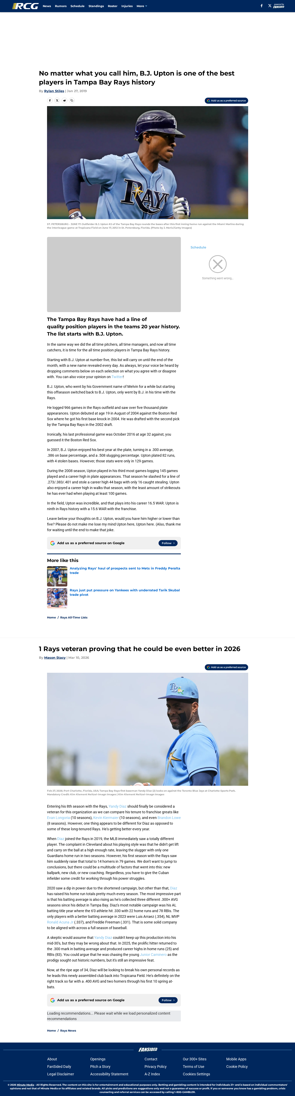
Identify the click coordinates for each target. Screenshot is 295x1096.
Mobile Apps (236, 1059)
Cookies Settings (196, 1074)
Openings (97, 1059)
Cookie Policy (237, 1066)
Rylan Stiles (54, 91)
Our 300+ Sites (194, 1059)
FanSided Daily (59, 1066)
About (52, 1059)
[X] (269, 5)
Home (51, 617)
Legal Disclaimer (60, 1074)
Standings (96, 6)
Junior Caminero (153, 954)
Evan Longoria (58, 818)
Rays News (68, 1030)
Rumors (61, 6)
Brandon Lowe (169, 818)
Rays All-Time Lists (73, 617)
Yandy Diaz (118, 806)
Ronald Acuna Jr (60, 922)
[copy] (72, 100)
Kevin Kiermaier (106, 818)
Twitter (117, 377)
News (47, 6)
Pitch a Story (100, 1066)
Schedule (78, 6)
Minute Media (25, 1084)
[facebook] (262, 5)
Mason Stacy (55, 658)
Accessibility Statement (109, 1074)
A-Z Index (152, 1074)
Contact (151, 1059)
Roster (112, 6)
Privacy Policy (156, 1066)
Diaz (60, 839)
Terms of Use (193, 1066)
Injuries (127, 6)
